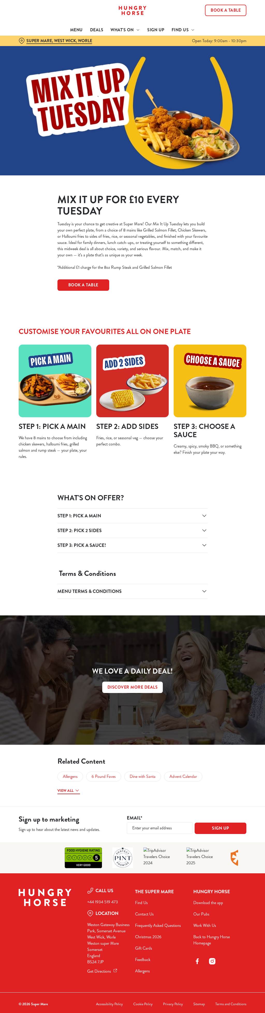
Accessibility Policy (109, 1004)
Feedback (142, 960)
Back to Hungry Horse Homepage (211, 940)
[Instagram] (212, 961)
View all (65, 790)
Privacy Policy (173, 1004)
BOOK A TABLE (83, 285)
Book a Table (225, 10)
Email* (134, 818)
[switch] (103, 521)
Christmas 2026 (148, 937)
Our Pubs (201, 914)
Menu (76, 30)
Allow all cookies (208, 557)
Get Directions (99, 971)
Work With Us (204, 925)
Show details (223, 540)
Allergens (70, 776)
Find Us (141, 903)
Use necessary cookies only (132, 557)
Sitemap (199, 1004)
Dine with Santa (143, 776)
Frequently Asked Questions (158, 925)
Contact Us (144, 914)
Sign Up (155, 30)
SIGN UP (220, 828)
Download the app (208, 903)
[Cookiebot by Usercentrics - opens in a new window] (222, 452)
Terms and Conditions (230, 1004)
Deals (97, 30)
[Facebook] (197, 961)
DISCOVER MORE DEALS (132, 687)
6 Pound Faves (104, 776)
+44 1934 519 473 (102, 902)
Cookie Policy (143, 1004)
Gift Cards (143, 948)
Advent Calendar (183, 776)
